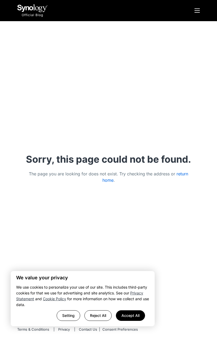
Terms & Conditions (33, 329)
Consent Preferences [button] (120, 329)
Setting (68, 315)
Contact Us (88, 329)
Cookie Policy (54, 299)
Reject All (98, 315)
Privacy (64, 329)
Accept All (130, 315)
